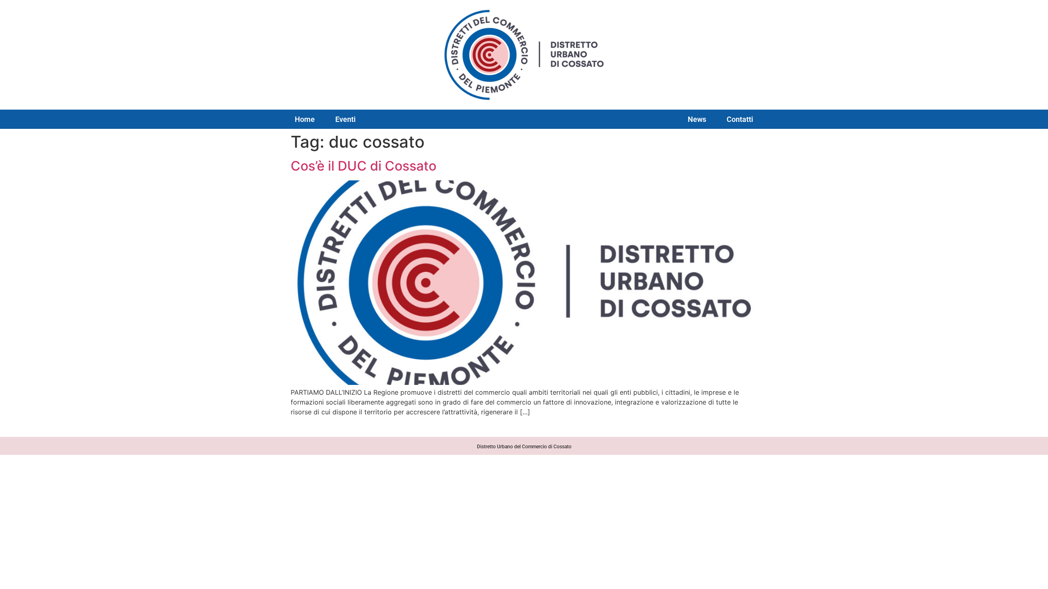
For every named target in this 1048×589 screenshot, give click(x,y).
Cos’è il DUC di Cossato (363, 166)
